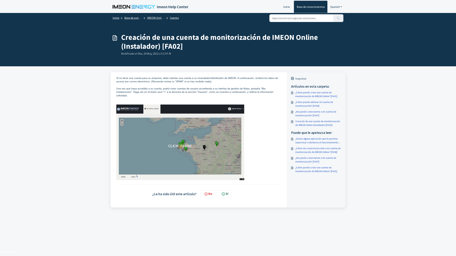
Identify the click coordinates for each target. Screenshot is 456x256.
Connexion (7, 252)
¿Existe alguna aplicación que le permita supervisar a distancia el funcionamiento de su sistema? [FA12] (316, 140)
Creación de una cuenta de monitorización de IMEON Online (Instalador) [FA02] (317, 123)
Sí (227, 194)
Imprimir (300, 78)
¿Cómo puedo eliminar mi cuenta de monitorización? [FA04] (314, 103)
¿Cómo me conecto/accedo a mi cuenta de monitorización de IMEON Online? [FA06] (318, 150)
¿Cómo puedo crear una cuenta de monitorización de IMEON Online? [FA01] (316, 94)
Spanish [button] (335, 7)
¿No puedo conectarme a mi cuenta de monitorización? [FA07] (315, 113)
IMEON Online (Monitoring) (164, 18)
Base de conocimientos (311, 7)
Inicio (286, 7)
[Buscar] (338, 18)
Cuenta (174, 18)
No (210, 194)
